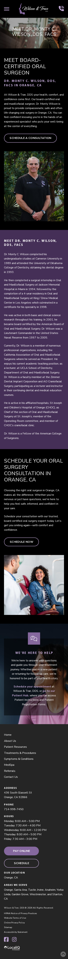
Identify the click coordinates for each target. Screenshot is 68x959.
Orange (8, 890)
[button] (6, 9)
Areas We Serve (15, 884)
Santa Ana (20, 890)
